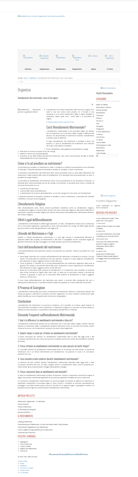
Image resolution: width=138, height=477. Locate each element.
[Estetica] (28, 59)
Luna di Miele (100, 142)
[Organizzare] (44, 59)
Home (22, 463)
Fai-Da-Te (99, 121)
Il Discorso (23, 451)
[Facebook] (87, 104)
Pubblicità (23, 466)
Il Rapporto (100, 129)
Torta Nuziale (101, 153)
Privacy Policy (22, 461)
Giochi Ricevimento (104, 93)
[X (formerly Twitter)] (92, 104)
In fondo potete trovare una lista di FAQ (60, 122)
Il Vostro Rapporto (106, 201)
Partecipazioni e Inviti (103, 145)
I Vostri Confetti (25, 446)
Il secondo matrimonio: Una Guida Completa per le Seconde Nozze (108, 236)
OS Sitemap (24, 472)
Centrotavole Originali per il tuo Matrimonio (33, 427)
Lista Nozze (100, 137)
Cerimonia (99, 115)
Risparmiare (100, 150)
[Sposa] (93, 59)
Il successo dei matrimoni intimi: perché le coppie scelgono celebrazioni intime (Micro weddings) (107, 246)
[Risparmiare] (77, 59)
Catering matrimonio (25, 422)
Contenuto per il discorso (26, 432)
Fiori (97, 123)
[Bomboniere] (61, 59)
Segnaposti (24, 442)
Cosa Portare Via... (26, 444)
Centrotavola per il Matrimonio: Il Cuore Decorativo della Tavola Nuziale (43, 424)
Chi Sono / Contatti (26, 468)
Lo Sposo (99, 140)
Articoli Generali (101, 110)
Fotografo (99, 126)
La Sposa (99, 134)
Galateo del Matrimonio (28, 449)
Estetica (99, 118)
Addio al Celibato (102, 105)
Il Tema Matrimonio (103, 132)
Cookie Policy (24, 470)
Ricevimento (100, 148)
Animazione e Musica (103, 107)
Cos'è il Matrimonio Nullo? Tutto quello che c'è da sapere (107, 220)
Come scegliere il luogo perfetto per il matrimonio (35, 430)
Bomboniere (100, 113)
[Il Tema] (110, 59)
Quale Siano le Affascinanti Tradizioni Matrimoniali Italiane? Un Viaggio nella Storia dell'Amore (108, 257)
